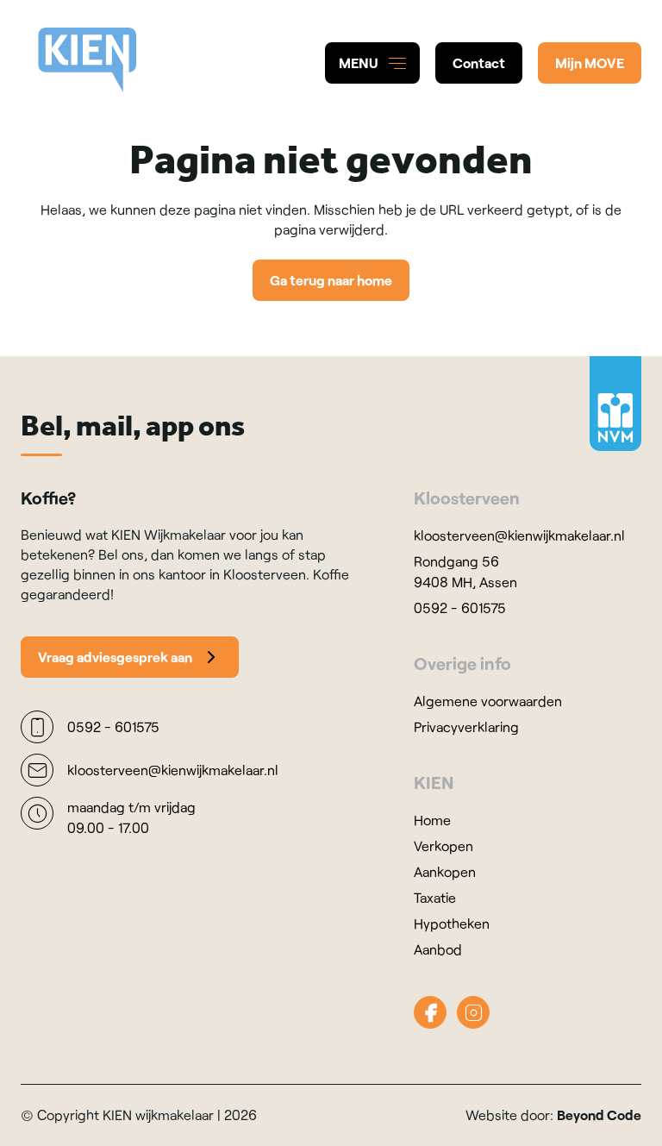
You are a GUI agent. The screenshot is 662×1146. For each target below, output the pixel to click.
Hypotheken (452, 923)
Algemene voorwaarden (488, 700)
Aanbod (438, 949)
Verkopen (443, 845)
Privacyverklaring (466, 726)
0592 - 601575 (460, 607)
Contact (479, 62)
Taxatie (435, 897)
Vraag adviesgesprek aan (115, 656)
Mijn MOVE (589, 62)
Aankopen (445, 871)
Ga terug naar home (331, 280)
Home (432, 819)
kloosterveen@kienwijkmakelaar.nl (519, 535)
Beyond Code (599, 1114)
